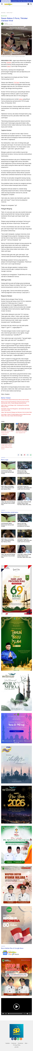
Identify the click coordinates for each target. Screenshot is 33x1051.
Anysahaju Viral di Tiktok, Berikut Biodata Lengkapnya (7, 432)
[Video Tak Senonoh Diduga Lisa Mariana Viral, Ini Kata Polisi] (8, 496)
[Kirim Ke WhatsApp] (31, 455)
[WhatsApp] (18, 1039)
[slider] (15, 1013)
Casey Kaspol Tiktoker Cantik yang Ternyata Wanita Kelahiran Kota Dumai (6, 446)
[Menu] (2, 4)
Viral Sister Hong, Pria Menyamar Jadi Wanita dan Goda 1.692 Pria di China (15, 409)
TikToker (16, 82)
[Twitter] (15, 1039)
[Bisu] (27, 1013)
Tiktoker (8, 62)
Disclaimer (20, 1043)
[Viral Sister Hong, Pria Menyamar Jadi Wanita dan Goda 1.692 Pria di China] (24, 481)
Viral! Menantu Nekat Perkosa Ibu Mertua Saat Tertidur (15, 399)
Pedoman (13, 1043)
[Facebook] (12, 1039)
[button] (16, 1007)
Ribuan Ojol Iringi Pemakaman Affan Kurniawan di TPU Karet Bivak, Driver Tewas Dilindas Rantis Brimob (15, 402)
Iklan (26, 1043)
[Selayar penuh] (30, 1013)
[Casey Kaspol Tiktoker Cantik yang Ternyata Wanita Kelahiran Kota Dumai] (7, 439)
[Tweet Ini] (21, 455)
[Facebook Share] (18, 455)
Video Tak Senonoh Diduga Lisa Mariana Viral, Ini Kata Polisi (16, 412)
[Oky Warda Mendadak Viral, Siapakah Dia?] (22, 426)
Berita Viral (4, 16)
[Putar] (3, 1013)
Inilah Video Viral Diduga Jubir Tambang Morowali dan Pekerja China (15, 406)
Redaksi (6, 23)
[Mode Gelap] (28, 4)
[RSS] (21, 1039)
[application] (16, 1006)
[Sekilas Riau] (8, 4)
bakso (9, 66)
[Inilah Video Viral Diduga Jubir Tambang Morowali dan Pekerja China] (8, 481)
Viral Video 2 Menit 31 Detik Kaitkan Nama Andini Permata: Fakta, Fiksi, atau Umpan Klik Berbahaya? (16, 415)
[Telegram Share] (27, 455)
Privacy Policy (16, 1045)
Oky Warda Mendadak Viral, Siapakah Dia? (21, 431)
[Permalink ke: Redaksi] (2, 23)
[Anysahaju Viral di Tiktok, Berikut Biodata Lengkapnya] (7, 426)
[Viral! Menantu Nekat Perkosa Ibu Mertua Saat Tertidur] (8, 465)
